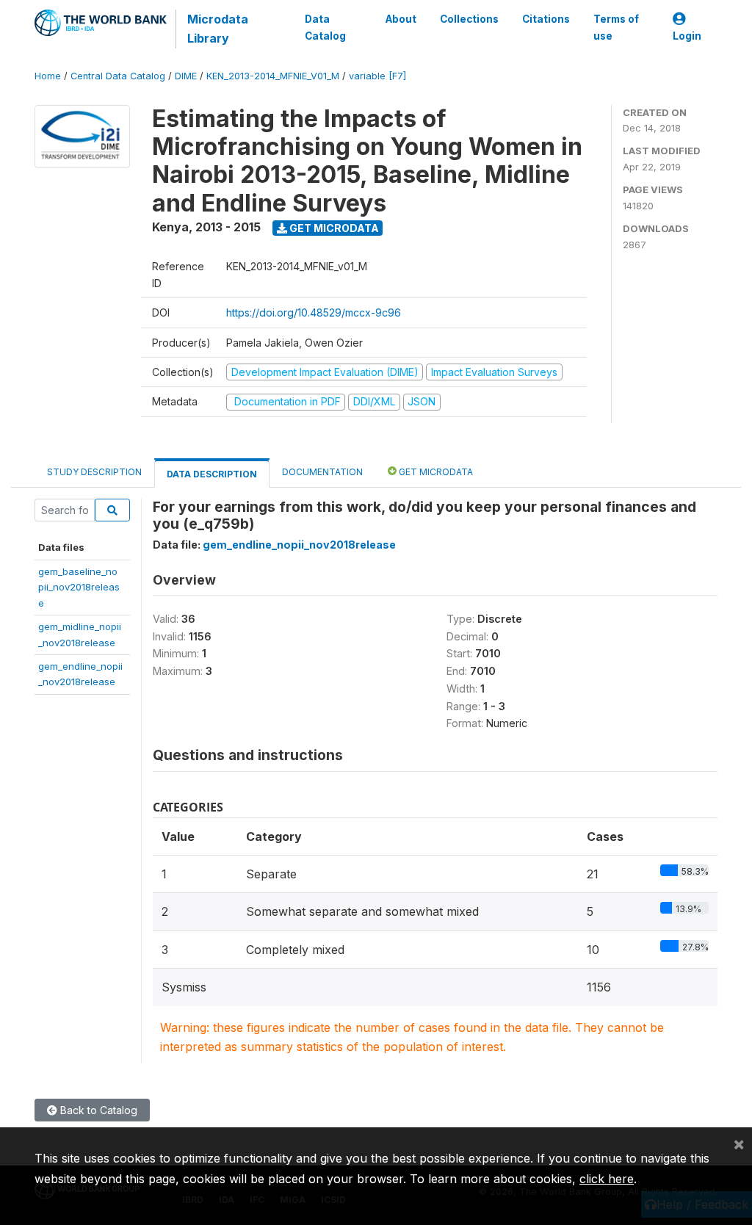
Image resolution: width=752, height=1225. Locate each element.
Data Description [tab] (212, 474)
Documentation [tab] (322, 471)
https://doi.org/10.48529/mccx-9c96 (313, 312)
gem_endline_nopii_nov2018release (299, 544)
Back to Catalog (97, 1110)
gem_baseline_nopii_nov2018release (79, 587)
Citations (546, 19)
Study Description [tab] (94, 471)
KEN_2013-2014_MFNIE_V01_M (272, 76)
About (401, 19)
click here (606, 1178)
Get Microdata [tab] (435, 471)
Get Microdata (333, 228)
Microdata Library (217, 29)
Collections (469, 19)
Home (48, 76)
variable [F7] (377, 76)
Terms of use (616, 27)
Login (687, 36)
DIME (186, 76)
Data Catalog (325, 27)
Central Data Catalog (117, 76)
